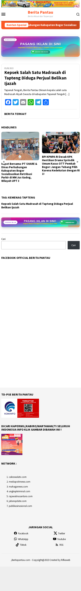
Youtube (61, 539)
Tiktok (23, 544)
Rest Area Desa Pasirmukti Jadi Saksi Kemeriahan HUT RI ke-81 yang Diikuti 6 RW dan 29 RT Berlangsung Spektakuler (59, 180)
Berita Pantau (40, 12)
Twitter (61, 533)
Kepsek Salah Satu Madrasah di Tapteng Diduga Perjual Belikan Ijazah (35, 78)
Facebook (23, 533)
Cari (3, 239)
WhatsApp (23, 539)
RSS (61, 544)
